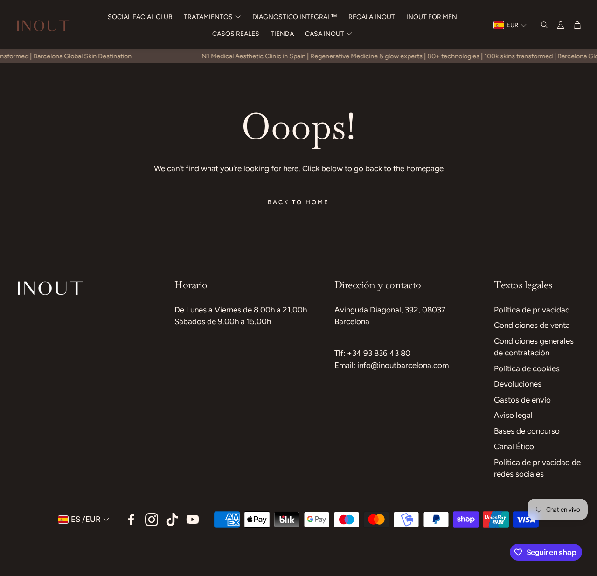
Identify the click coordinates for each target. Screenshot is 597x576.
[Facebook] (131, 519)
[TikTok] (172, 519)
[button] (541, 25)
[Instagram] (151, 519)
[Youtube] (192, 519)
